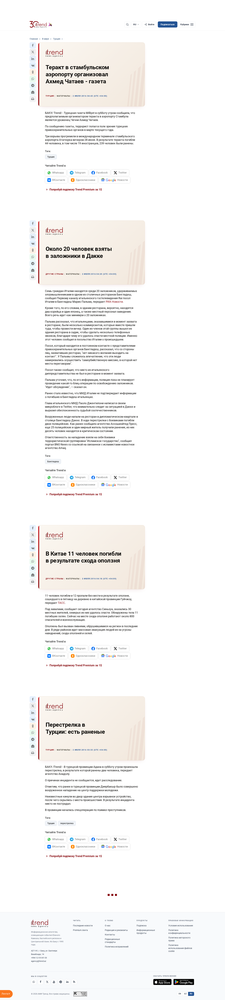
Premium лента (80, 930)
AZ (185, 994)
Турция (50, 157)
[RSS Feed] (74, 982)
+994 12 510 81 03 (39, 958)
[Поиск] (127, 24)
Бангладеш (53, 461)
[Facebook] (40, 982)
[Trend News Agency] (39, 923)
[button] (33, 45)
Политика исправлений (116, 946)
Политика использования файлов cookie (180, 948)
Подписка (141, 925)
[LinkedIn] (67, 982)
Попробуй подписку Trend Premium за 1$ (75, 189)
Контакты (110, 934)
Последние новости (83, 925)
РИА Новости (114, 301)
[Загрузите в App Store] (162, 982)
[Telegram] (61, 982)
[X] (47, 982)
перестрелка (66, 823)
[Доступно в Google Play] (183, 982)
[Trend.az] (41, 24)
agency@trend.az (38, 961)
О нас (107, 925)
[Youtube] (54, 982)
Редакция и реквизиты (116, 930)
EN (180, 994)
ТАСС (61, 602)
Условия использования (180, 925)
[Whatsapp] (34, 982)
